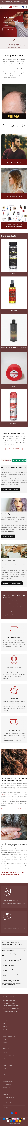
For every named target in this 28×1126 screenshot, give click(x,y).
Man (4, 1023)
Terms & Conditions (8, 1081)
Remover (13, 310)
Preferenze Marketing (8, 1097)
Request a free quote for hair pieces (12, 809)
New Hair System (6, 517)
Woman (5, 1026)
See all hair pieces (14, 449)
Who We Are (6, 1052)
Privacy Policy (6, 1091)
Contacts (5, 1042)
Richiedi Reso (6, 1087)
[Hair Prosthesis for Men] (14, 149)
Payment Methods (7, 1065)
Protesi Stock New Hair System (15, 1123)
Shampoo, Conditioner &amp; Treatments (14, 347)
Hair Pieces (6, 1020)
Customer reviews (10, 489)
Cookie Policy (6, 1094)
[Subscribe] (23, 1107)
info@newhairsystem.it (12, 1008)
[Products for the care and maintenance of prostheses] (14, 216)
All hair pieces (9, 29)
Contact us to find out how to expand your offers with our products (12, 873)
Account (5, 1058)
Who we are (8, 536)
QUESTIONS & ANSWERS (12, 583)
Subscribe (5, 1033)
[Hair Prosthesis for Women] (14, 183)
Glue (13, 273)
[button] (1, 6)
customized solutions (6, 794)
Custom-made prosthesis (9, 1036)
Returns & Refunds (7, 1084)
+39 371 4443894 (10, 1003)
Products (13, 423)
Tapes (13, 386)
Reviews (5, 1039)
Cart (4, 1062)
